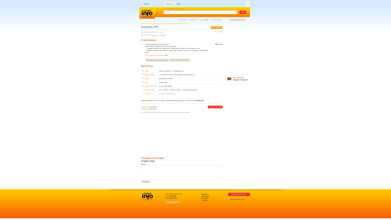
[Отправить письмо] (165, 78)
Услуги (160, 23)
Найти (243, 12)
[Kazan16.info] (150, 196)
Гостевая (205, 200)
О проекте (205, 198)
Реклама (204, 194)
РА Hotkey (173, 196)
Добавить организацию (237, 20)
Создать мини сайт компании (179, 60)
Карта (179, 4)
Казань (146, 4)
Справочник (170, 4)
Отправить (145, 181)
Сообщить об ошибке (215, 107)
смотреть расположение (167, 93)
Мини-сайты (206, 196)
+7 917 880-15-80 (171, 198)
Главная (144, 23)
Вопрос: (143, 164)
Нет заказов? (240, 79)
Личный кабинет (174, 202)
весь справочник (216, 27)
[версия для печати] (221, 32)
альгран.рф (163, 82)
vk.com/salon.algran (165, 86)
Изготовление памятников (172, 23)
